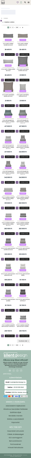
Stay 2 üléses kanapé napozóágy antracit (8, 325)
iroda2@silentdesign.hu (17, 382)
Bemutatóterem (15, 441)
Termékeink (6, 18)
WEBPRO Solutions (18, 456)
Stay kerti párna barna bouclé (23, 44)
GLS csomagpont (15, 437)
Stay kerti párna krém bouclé (8, 70)
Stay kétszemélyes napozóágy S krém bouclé (23, 173)
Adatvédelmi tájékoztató (15, 406)
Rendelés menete (15, 416)
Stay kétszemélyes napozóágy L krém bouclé (8, 147)
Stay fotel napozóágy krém (23, 274)
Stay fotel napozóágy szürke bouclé (8, 249)
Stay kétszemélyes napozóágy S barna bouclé (8, 173)
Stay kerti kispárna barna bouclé (8, 95)
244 (17, 27)
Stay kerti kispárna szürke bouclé (23, 70)
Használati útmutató (15, 431)
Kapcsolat (16, 422)
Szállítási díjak (15, 412)
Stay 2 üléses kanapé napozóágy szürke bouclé (22, 224)
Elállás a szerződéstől (15, 419)
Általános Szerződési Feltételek (15, 409)
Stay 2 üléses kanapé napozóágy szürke (22, 325)
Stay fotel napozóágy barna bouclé (23, 249)
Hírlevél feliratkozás (15, 447)
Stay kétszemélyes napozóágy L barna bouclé (23, 122)
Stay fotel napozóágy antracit (23, 300)
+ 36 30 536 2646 (18, 387)
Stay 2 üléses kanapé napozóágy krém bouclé (8, 224)
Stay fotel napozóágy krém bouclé (8, 274)
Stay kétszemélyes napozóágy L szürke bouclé (8, 122)
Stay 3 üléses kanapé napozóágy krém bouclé (8, 198)
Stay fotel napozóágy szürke (8, 300)
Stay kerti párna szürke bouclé (8, 44)
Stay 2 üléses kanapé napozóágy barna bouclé (22, 198)
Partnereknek (15, 444)
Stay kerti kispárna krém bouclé (23, 95)
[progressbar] (5, 8)
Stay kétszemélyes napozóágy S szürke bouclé (23, 147)
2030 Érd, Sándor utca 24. (19, 392)
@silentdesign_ (7, 374)
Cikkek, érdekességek (15, 434)
